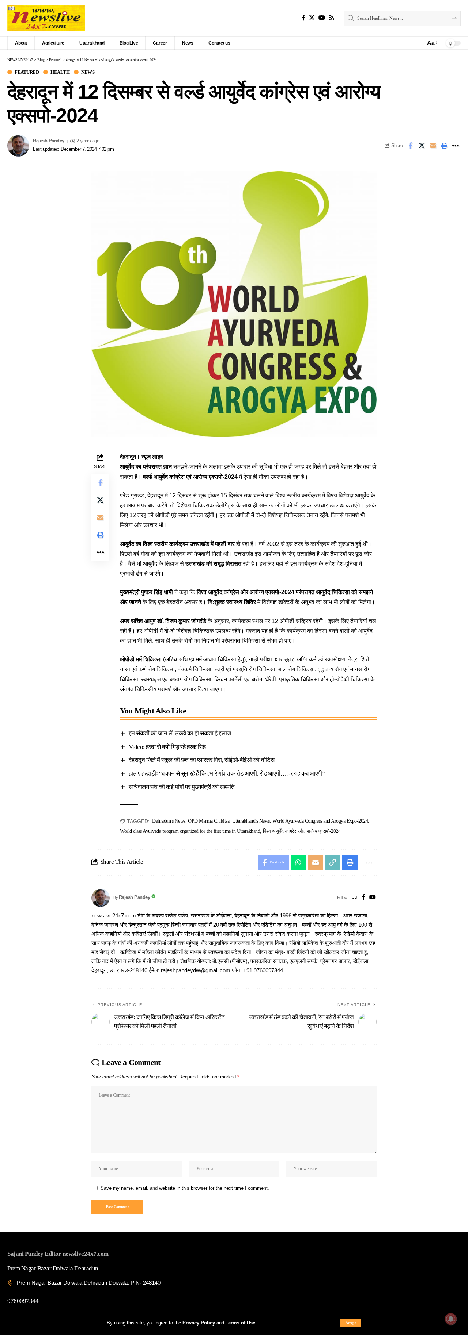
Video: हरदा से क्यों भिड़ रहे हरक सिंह (167, 746)
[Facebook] (303, 18)
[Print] (444, 145)
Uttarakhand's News (251, 821)
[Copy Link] (332, 862)
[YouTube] (322, 18)
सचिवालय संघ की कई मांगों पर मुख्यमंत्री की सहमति (182, 787)
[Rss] (331, 18)
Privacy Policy (198, 1323)
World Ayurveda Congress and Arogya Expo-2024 (320, 821)
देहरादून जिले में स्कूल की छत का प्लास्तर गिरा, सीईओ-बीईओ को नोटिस (202, 760)
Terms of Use (240, 1323)
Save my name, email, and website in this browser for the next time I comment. (185, 1188)
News (87, 72)
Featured (27, 72)
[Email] (433, 145)
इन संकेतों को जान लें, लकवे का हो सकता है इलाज (180, 733)
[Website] (354, 897)
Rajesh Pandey (48, 140)
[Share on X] (421, 145)
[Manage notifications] (451, 1319)
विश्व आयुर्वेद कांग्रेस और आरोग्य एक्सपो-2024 (302, 831)
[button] (350, 1323)
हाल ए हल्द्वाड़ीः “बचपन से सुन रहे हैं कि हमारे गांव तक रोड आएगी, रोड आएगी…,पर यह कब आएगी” (227, 773)
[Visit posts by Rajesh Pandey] (18, 146)
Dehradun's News (168, 821)
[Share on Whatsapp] (298, 862)
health (59, 72)
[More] (455, 145)
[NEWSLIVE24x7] (46, 18)
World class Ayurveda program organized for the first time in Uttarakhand (190, 831)
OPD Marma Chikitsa (208, 821)
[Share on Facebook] (410, 145)
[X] (312, 18)
